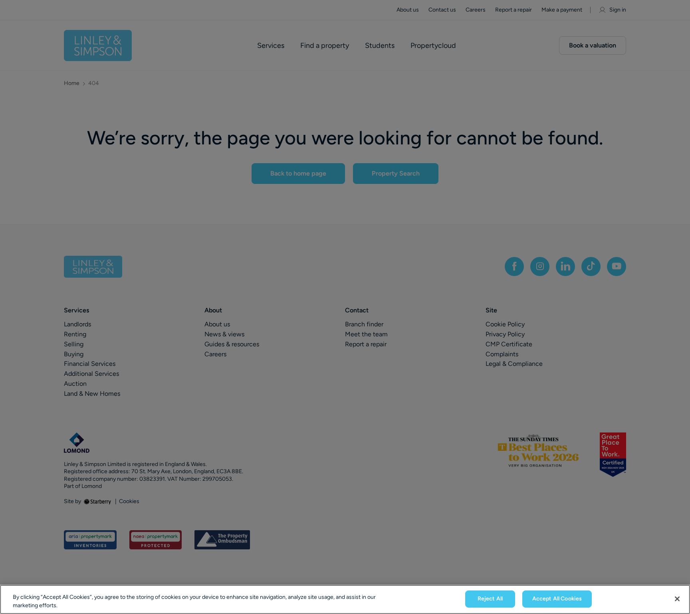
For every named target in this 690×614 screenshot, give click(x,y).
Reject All (490, 598)
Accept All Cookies (557, 598)
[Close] (677, 599)
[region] (345, 599)
